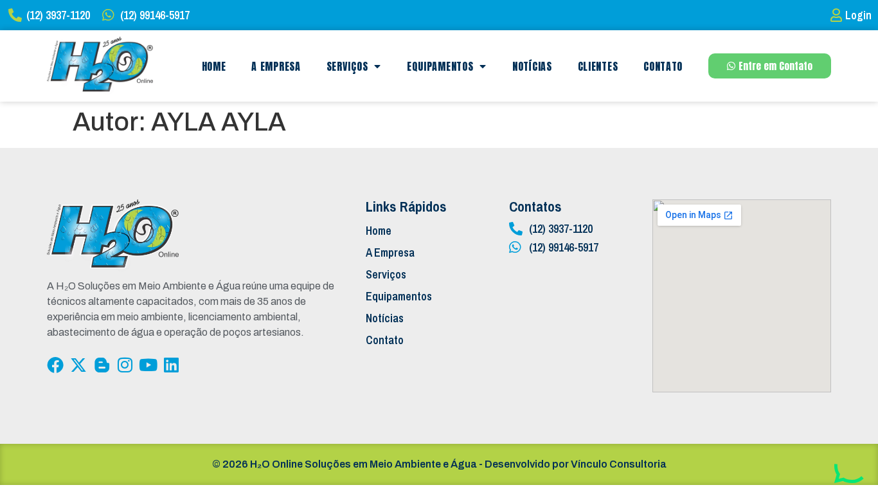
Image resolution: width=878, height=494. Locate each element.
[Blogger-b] (101, 364)
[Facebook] (55, 364)
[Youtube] (147, 364)
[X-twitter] (78, 364)
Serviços (347, 66)
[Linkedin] (171, 364)
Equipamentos (440, 66)
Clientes (598, 66)
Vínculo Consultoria (619, 464)
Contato (663, 66)
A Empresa (275, 66)
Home (214, 66)
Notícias (532, 66)
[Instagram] (124, 364)
